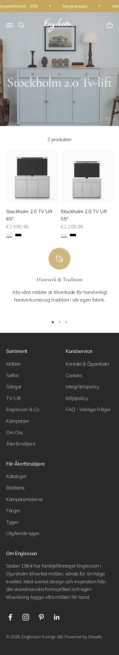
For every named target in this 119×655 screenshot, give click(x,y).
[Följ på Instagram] (26, 617)
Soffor (12, 375)
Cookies (74, 375)
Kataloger (16, 476)
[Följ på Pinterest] (41, 617)
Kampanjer (17, 421)
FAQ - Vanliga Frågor (88, 409)
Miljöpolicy (77, 398)
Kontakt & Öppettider (88, 364)
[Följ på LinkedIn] (57, 617)
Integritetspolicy (82, 387)
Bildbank (15, 488)
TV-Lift (13, 398)
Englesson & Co (22, 409)
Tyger (12, 522)
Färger (13, 510)
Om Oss (14, 432)
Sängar (14, 387)
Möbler (13, 364)
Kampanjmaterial (24, 499)
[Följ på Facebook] (10, 617)
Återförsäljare (21, 444)
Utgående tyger (23, 533)
